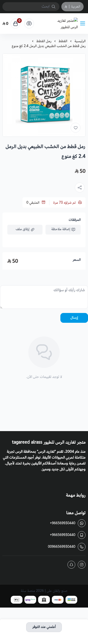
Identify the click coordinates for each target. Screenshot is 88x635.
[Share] (80, 187)
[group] (44, 95)
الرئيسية (80, 41)
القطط (63, 41)
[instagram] (82, 565)
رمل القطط (43, 41)
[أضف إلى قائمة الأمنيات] (75, 128)
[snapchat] (71, 565)
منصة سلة (28, 590)
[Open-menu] (84, 24)
